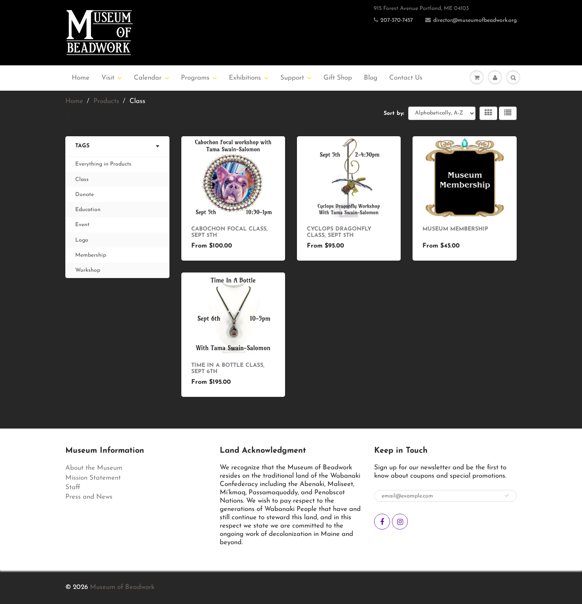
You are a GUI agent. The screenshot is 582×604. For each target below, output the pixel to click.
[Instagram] (400, 522)
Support (292, 77)
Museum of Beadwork (122, 587)
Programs (195, 77)
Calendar (148, 77)
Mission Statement (93, 477)
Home (80, 77)
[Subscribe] (507, 495)
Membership (90, 255)
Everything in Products (103, 164)
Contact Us (405, 77)
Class (82, 180)
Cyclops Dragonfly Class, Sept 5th (339, 232)
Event (82, 225)
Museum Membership (455, 229)
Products (106, 101)
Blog (370, 77)
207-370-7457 (396, 20)
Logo (81, 240)
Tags (82, 146)
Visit (107, 77)
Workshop (87, 270)
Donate (84, 195)
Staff (72, 487)
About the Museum (93, 468)
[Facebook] (382, 522)
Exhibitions (245, 77)
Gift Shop (337, 77)
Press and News (88, 496)
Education (88, 210)
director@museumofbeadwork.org (475, 20)
